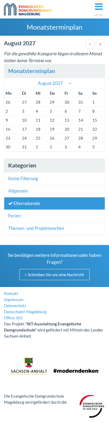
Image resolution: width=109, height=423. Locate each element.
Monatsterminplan (31, 70)
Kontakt (11, 293)
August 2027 (50, 83)
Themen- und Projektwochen (36, 228)
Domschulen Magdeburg (25, 311)
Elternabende (26, 203)
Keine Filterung (23, 178)
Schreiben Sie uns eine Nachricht (55, 274)
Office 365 (13, 317)
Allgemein (18, 191)
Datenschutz (15, 305)
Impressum (13, 299)
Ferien (14, 216)
